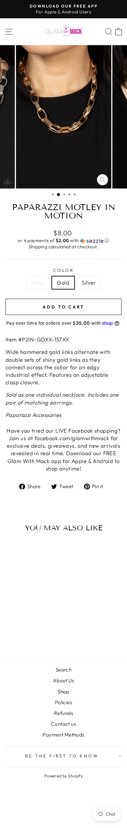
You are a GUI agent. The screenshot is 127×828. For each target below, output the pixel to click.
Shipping (38, 247)
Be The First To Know (62, 755)
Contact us (63, 724)
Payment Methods (63, 735)
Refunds (63, 713)
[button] (63, 241)
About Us (63, 680)
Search (63, 670)
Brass (38, 282)
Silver (89, 282)
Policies (63, 702)
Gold (63, 282)
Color (63, 270)
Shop (63, 691)
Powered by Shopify (63, 775)
